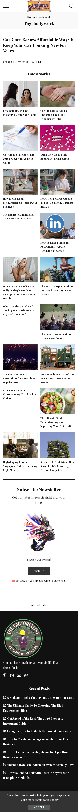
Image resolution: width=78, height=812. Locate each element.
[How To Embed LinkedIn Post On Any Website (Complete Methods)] (57, 225)
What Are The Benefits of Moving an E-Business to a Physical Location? (18, 310)
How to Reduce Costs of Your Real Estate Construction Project (57, 378)
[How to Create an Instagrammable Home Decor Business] (20, 181)
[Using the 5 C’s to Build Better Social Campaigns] (57, 137)
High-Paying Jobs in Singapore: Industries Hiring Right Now (20, 466)
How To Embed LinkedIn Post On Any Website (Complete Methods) (54, 246)
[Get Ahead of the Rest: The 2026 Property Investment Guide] (20, 137)
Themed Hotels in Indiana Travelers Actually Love (40, 765)
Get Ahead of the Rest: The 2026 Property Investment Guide (18, 158)
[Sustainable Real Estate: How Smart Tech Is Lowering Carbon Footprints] (57, 445)
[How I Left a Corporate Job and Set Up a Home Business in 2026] (57, 181)
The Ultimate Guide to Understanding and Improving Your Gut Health (56, 422)
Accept (39, 807)
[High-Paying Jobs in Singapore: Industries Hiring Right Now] (20, 445)
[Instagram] (12, 675)
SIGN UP (39, 571)
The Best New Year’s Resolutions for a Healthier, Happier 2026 (19, 378)
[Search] (71, 6)
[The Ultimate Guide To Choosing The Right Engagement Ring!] (57, 93)
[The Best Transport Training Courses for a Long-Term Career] (57, 269)
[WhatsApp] (26, 675)
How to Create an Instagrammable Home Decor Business (20, 202)
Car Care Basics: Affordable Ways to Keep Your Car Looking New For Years (39, 44)
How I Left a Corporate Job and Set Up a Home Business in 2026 (56, 202)
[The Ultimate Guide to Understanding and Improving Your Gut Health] (57, 401)
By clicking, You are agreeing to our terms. (41, 580)
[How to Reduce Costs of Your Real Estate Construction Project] (57, 357)
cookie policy (51, 799)
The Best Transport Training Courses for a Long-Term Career (57, 290)
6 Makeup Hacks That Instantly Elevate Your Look (40, 698)
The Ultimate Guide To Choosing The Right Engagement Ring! (53, 114)
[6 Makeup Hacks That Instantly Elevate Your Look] (20, 93)
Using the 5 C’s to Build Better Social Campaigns (39, 731)
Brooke (7, 62)
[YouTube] (19, 675)
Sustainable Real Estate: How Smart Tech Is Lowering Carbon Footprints (57, 466)
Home (31, 17)
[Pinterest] (5, 675)
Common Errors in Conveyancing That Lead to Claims (19, 394)
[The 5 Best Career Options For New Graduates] (57, 317)
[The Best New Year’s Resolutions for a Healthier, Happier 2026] (20, 357)
